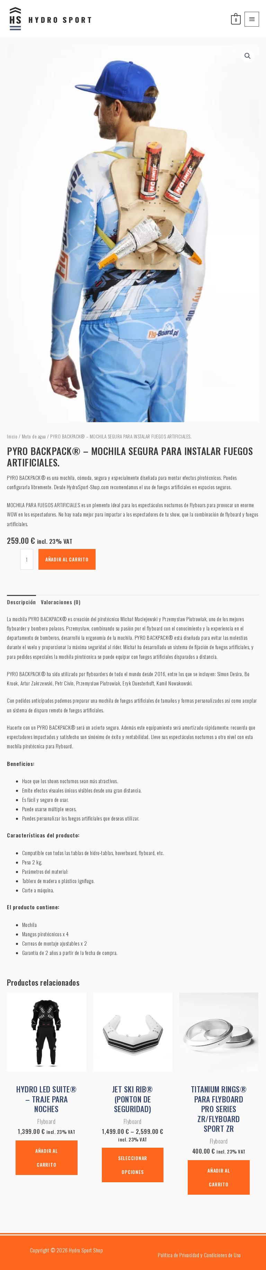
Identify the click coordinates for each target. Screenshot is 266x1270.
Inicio (12, 436)
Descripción (21, 602)
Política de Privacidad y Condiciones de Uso (199, 1255)
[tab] (21, 602)
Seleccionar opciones (132, 1164)
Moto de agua (34, 436)
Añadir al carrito (67, 559)
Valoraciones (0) (60, 602)
